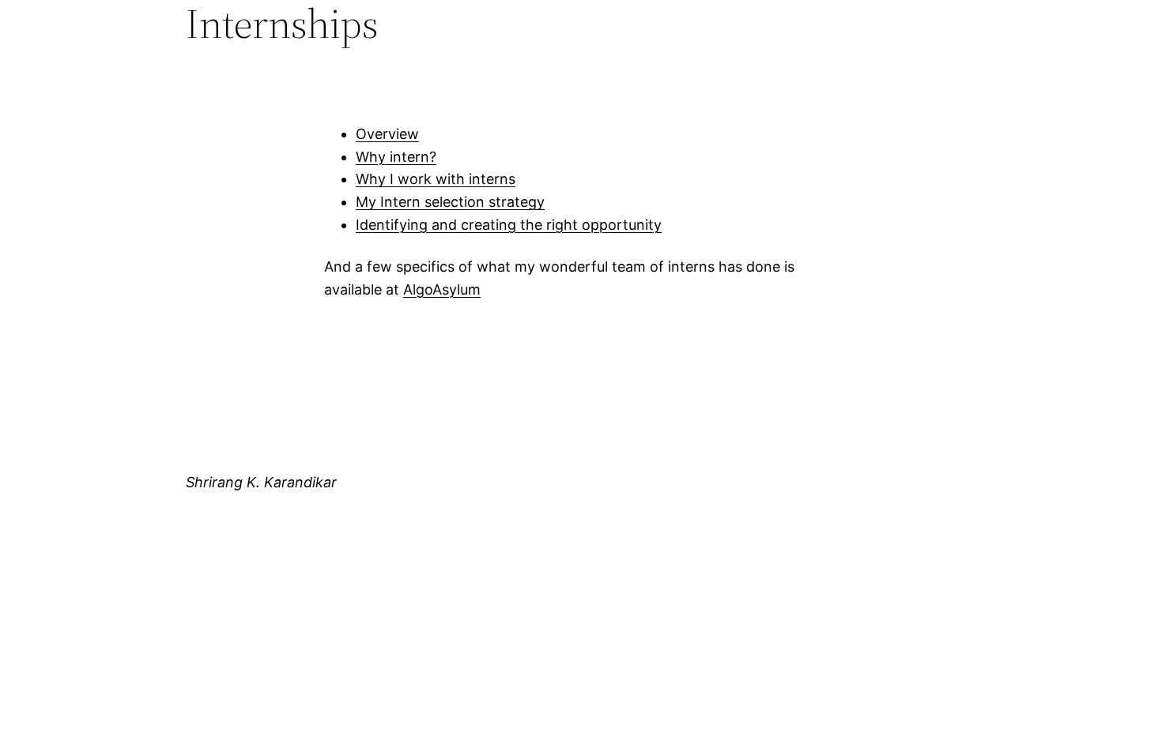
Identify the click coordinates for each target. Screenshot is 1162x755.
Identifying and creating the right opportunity (509, 224)
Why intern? (396, 156)
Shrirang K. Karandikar (261, 482)
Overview (387, 134)
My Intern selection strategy (450, 201)
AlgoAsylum (442, 289)
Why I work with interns (435, 179)
